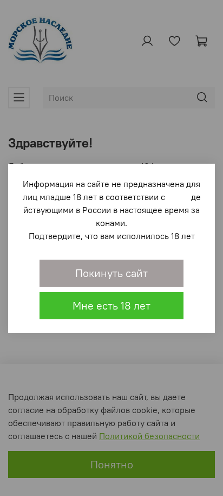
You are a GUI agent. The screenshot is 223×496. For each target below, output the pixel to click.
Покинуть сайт (111, 273)
